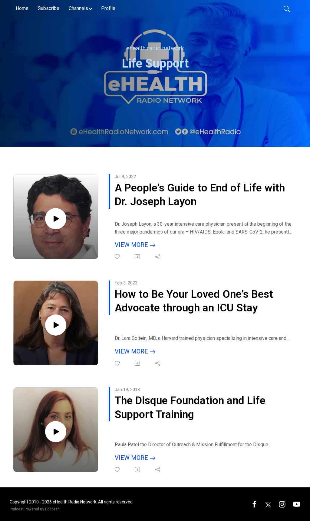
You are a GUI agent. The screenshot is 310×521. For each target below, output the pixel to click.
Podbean (52, 509)
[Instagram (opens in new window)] (282, 504)
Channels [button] (78, 8)
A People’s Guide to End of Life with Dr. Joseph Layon (200, 195)
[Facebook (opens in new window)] (254, 504)
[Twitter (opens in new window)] (268, 504)
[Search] (286, 8)
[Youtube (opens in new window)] (296, 504)
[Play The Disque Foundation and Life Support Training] (55, 431)
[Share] (158, 257)
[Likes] (117, 257)
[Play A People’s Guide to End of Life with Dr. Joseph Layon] (55, 218)
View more (132, 244)
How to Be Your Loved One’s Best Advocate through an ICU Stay (194, 301)
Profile (108, 8)
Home (22, 8)
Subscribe (48, 8)
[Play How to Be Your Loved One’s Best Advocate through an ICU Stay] (55, 325)
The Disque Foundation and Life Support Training (190, 407)
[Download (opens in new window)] (137, 257)
